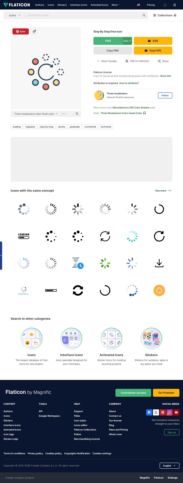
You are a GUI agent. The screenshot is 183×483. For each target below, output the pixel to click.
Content (9, 403)
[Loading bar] (24, 236)
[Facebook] (149, 412)
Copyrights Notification (77, 453)
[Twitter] (156, 412)
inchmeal (106, 126)
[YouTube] (176, 412)
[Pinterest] (163, 412)
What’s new (115, 434)
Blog (111, 425)
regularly (30, 126)
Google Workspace (49, 415)
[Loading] (24, 209)
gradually (75, 126)
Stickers (62, 4)
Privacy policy (35, 453)
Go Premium (166, 392)
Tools (43, 403)
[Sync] (105, 236)
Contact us (115, 415)
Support (78, 411)
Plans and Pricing (118, 429)
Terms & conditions (14, 453)
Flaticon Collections (85, 429)
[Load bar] (51, 290)
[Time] (132, 290)
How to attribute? (129, 83)
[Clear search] (136, 15)
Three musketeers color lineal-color (121, 113)
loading (17, 126)
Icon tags (9, 434)
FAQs (77, 415)
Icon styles (80, 420)
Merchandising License (87, 438)
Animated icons (99, 4)
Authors (39, 4)
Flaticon (159, 477)
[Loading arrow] (78, 290)
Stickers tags (11, 438)
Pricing (151, 4)
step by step (46, 126)
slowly (61, 126)
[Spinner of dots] (78, 236)
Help (77, 403)
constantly (90, 126)
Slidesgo (173, 477)
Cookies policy (53, 453)
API (41, 411)
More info (165, 75)
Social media (170, 403)
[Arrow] (159, 263)
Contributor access (133, 392)
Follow (77, 434)
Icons (51, 4)
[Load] (78, 209)
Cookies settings (102, 453)
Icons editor (80, 425)
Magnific (145, 477)
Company (115, 403)
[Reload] (159, 236)
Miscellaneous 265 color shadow (131, 107)
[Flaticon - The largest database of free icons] (17, 5)
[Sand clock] (78, 263)
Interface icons (78, 4)
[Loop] (159, 290)
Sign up (172, 432)
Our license (115, 420)
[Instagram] (170, 412)
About (112, 411)
